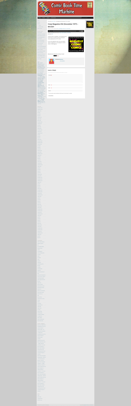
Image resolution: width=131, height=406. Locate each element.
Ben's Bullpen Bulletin (41, 246)
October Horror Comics (41, 298)
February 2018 (40, 174)
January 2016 (39, 207)
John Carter (40, 82)
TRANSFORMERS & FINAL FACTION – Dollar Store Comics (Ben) (41, 57)
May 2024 (39, 115)
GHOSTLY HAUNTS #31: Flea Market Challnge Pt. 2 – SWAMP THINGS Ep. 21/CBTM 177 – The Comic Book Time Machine (42, 369)
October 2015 (40, 212)
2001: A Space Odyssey (41, 241)
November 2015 (40, 210)
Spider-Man (42, 98)
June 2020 (39, 145)
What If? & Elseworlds (41, 319)
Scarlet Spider (44, 96)
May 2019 (39, 158)
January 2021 (39, 139)
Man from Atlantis (41, 90)
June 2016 (39, 199)
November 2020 (40, 142)
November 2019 (40, 153)
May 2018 (39, 171)
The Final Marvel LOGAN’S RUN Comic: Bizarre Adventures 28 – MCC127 (41, 53)
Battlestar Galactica (40, 243)
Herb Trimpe (42, 76)
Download (69, 32)
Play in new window (62, 32)
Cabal (44, 67)
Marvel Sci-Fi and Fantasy (66, 28)
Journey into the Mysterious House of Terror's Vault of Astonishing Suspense (42, 276)
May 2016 (39, 201)
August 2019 (39, 155)
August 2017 (39, 182)
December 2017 (40, 177)
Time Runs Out (40, 102)
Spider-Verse (39, 308)
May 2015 (39, 220)
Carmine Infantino (41, 68)
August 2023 (39, 118)
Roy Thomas (40, 95)
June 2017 (39, 185)
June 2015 (39, 218)
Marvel (39, 92)
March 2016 (39, 204)
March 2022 (39, 126)
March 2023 (39, 120)
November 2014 (40, 229)
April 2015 (39, 221)
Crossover (39, 254)
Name (50, 85)
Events (38, 259)
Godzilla (40, 75)
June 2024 (39, 114)
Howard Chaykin (41, 77)
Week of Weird (40, 317)
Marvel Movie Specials (41, 287)
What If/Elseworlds (40, 320)
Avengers (40, 66)
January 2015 (39, 226)
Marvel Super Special (41, 292)
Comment (50, 75)
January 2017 (39, 188)
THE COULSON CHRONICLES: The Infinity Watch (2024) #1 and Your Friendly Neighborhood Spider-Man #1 (41, 35)
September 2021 (40, 133)
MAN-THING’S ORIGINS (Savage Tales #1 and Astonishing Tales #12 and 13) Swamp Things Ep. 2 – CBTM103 (41, 351)
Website (49, 90)
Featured (39, 260)
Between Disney (40, 248)
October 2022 (40, 123)
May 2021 (39, 137)
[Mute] (79, 31)
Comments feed (40, 398)
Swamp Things (40, 311)
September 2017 (40, 180)
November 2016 (40, 191)
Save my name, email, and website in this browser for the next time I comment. (60, 93)
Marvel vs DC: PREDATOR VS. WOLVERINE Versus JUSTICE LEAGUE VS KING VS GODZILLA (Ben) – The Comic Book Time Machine (42, 328)
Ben (54, 21)
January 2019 (39, 161)
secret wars (40, 97)
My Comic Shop (41, 26)
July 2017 (39, 183)
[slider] (82, 31)
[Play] (49, 31)
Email (50, 88)
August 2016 (39, 196)
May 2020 (39, 147)
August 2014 (39, 234)
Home (53, 21)
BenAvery (61, 59)
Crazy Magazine (60, 28)
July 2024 (39, 112)
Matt (38, 295)
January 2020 (39, 152)
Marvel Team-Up (40, 293)
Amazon (40, 25)
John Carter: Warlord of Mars (41, 84)
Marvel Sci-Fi (39, 289)
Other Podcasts (53, 17)
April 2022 (39, 125)
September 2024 (40, 109)
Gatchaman (39, 262)
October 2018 (40, 163)
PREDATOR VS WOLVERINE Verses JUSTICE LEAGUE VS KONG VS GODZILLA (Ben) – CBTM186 (42, 335)
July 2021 (39, 134)
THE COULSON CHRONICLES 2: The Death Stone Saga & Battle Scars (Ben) (42, 48)
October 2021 (40, 131)
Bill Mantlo (40, 67)
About (39, 17)
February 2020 (40, 150)
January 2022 (39, 128)
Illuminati (39, 80)
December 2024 (40, 107)
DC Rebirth (39, 257)
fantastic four (43, 74)
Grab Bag (39, 267)
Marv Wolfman (40, 93)
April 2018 (39, 172)
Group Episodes (40, 268)
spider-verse (39, 100)
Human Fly (40, 79)
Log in (38, 395)
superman (43, 101)
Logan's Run (39, 282)
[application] (66, 31)
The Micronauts (40, 312)
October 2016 (40, 193)
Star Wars (39, 309)
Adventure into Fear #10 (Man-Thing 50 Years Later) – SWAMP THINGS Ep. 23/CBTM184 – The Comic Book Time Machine (41, 343)
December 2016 (40, 190)
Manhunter (40, 91)
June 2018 (39, 169)
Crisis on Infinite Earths (41, 69)
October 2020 (40, 144)
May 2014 (39, 237)
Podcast (43, 17)
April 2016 (39, 202)
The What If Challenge (41, 314)
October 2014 (40, 231)
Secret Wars (39, 303)
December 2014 (40, 228)
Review (39, 301)
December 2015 (40, 209)
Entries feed (39, 396)
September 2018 (40, 164)
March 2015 (39, 223)
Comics (39, 249)
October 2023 (40, 117)
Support (48, 17)
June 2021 (39, 136)
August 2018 (39, 166)
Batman (43, 66)
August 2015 (39, 215)
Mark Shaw (43, 91)
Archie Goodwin (41, 65)
